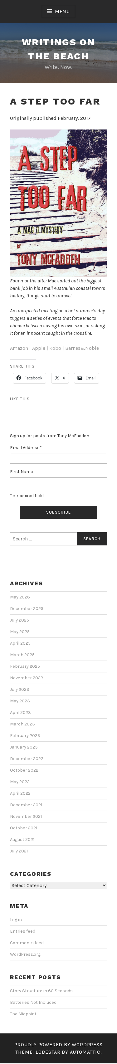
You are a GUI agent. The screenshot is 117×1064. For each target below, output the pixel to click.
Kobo (55, 348)
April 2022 (20, 793)
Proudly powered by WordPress (58, 1044)
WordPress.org (25, 954)
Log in (16, 919)
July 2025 (19, 620)
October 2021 (23, 828)
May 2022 (20, 781)
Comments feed (27, 942)
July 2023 (19, 689)
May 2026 (20, 597)
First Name (21, 471)
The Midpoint (23, 1014)
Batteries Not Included (33, 1002)
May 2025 (20, 631)
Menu (62, 11)
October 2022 (24, 770)
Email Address (26, 447)
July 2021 (19, 851)
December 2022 (26, 758)
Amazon (19, 348)
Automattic (85, 1052)
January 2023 (24, 747)
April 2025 (20, 643)
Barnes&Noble (82, 348)
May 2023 (20, 701)
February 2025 (25, 666)
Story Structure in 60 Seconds (41, 990)
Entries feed (22, 931)
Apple (38, 348)
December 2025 (26, 608)
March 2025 (22, 654)
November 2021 (26, 816)
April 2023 (20, 712)
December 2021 (26, 805)
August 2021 (22, 839)
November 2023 (26, 678)
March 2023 (22, 724)
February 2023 (25, 735)
